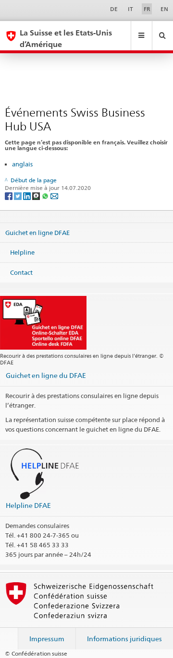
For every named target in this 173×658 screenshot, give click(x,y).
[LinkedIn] (27, 195)
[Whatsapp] (45, 195)
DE (114, 8)
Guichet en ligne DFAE (37, 232)
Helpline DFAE (28, 505)
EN (164, 8)
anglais (22, 164)
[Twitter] (18, 195)
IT (130, 8)
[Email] (54, 195)
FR (147, 8)
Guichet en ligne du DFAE (46, 375)
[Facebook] (9, 195)
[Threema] (36, 195)
